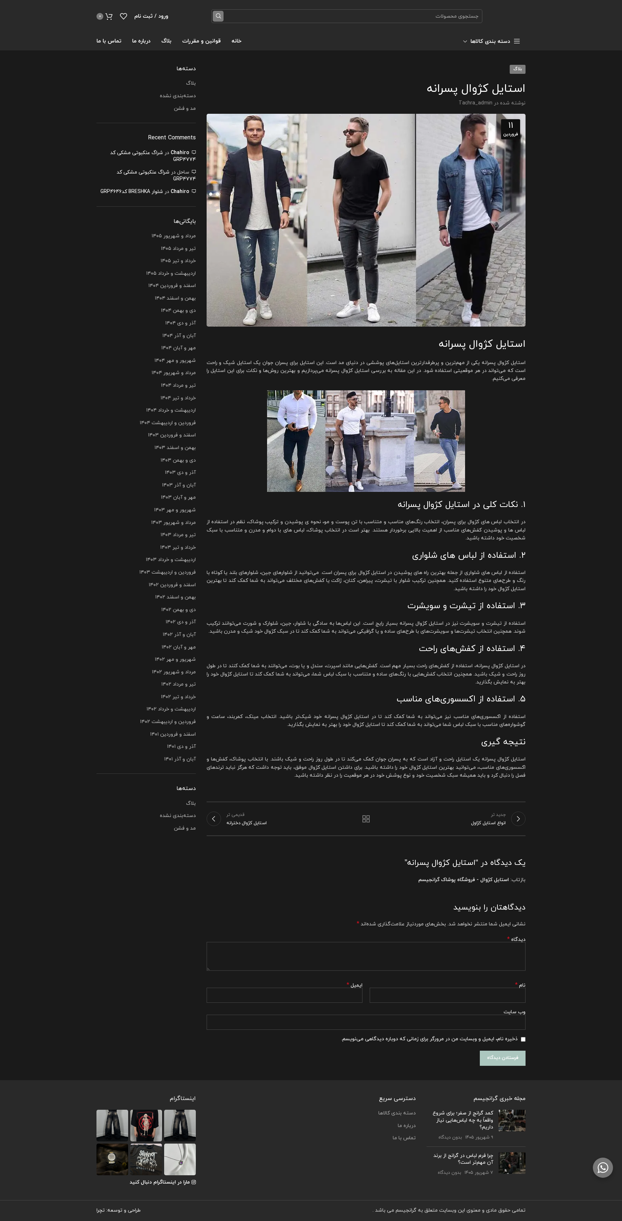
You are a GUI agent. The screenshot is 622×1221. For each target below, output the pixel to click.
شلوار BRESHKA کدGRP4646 (131, 191)
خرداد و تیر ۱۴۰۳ (178, 547)
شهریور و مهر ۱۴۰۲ (175, 659)
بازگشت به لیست (366, 819)
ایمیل (354, 985)
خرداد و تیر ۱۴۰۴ (178, 398)
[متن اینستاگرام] (180, 1125)
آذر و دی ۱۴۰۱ (181, 746)
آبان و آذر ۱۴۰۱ (180, 759)
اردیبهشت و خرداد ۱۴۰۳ (171, 559)
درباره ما (407, 1125)
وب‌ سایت (515, 1012)
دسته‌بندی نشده (178, 96)
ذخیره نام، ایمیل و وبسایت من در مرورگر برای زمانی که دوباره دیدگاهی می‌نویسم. (429, 1039)
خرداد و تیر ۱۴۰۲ (178, 696)
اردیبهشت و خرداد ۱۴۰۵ (171, 273)
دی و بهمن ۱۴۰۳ (178, 460)
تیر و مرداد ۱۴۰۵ (178, 248)
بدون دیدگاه (450, 1137)
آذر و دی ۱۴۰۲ (181, 622)
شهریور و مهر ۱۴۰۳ (175, 510)
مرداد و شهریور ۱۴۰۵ (174, 236)
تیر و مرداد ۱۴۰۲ (178, 684)
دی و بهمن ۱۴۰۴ (178, 310)
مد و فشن (185, 108)
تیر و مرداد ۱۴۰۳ (178, 534)
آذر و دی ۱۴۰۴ (180, 323)
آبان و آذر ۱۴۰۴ (179, 335)
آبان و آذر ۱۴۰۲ (179, 634)
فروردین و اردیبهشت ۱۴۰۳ (167, 572)
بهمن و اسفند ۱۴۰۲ (175, 597)
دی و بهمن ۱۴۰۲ (178, 609)
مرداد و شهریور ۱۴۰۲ (174, 672)
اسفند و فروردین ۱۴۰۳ (172, 435)
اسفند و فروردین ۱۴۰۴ (172, 285)
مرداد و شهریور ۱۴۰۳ (173, 522)
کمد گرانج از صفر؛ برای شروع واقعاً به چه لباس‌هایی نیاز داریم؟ (463, 1120)
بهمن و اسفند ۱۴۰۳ (175, 447)
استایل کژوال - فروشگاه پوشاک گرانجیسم (463, 879)
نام (520, 985)
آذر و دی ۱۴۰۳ (180, 472)
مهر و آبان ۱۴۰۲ (179, 647)
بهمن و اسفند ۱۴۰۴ (175, 298)
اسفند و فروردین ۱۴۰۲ (172, 585)
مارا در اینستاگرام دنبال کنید (160, 1182)
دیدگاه (516, 939)
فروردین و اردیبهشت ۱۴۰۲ (168, 721)
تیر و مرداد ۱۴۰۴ (178, 385)
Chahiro (180, 152)
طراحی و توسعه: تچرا (118, 1210)
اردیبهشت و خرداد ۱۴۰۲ (171, 709)
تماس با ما (404, 1138)
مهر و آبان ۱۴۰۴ (178, 348)
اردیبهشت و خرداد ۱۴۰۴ (171, 410)
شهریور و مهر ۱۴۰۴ (175, 360)
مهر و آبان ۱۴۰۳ (178, 497)
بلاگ (517, 69)
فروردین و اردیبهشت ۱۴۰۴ (168, 422)
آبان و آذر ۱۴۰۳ (179, 485)
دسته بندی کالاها (397, 1113)
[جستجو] (218, 16)
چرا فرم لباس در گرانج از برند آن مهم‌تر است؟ (463, 1159)
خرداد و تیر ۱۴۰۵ (178, 260)
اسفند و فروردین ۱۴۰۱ (173, 734)
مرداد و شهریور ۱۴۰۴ (174, 372)
